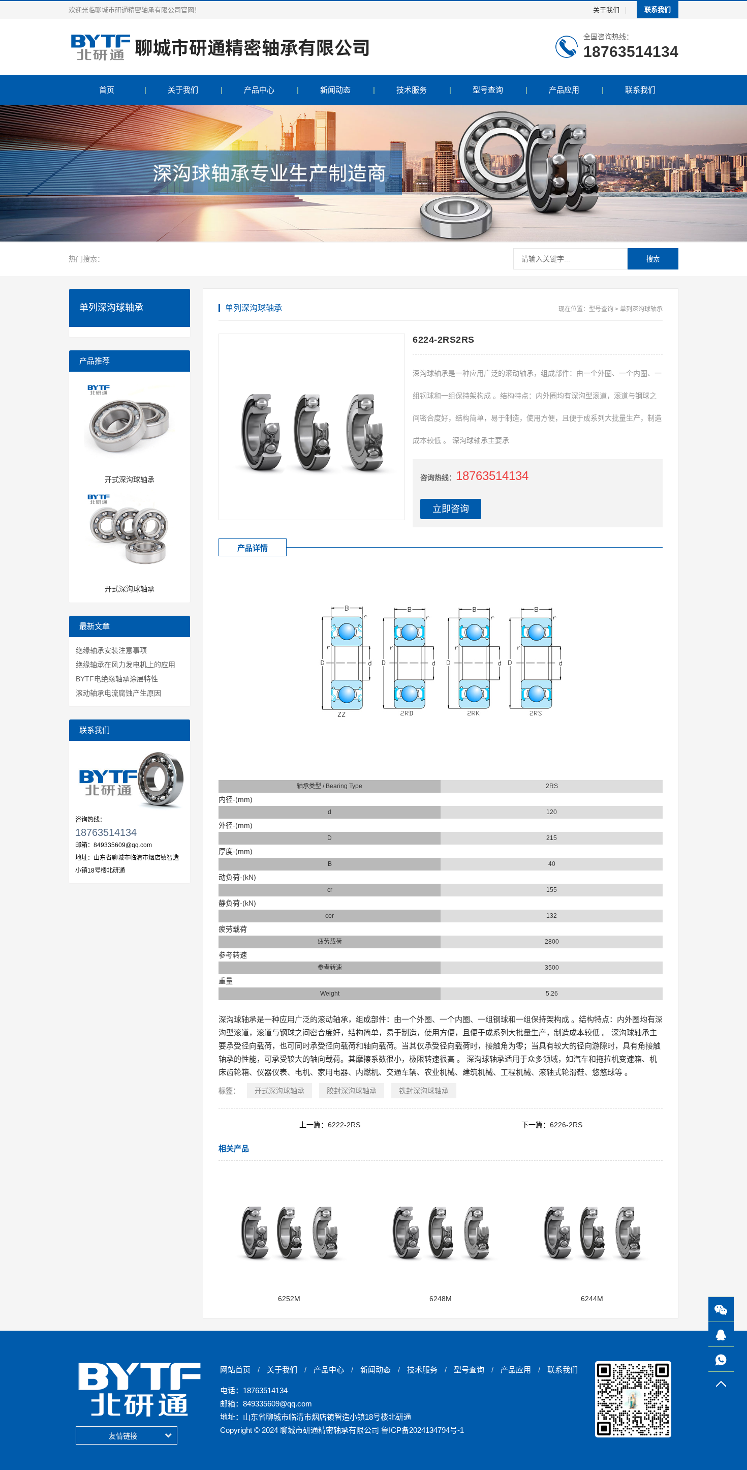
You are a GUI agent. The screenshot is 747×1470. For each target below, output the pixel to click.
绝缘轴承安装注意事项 (111, 650)
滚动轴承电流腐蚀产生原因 (118, 693)
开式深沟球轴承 (279, 1091)
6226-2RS (566, 1125)
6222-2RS (344, 1125)
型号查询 (488, 89)
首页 (106, 89)
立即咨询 (450, 509)
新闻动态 (335, 89)
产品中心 (259, 89)
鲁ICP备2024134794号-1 (422, 1430)
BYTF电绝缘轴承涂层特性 (117, 679)
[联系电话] (721, 1359)
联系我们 (657, 9)
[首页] (220, 47)
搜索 (653, 259)
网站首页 (235, 1369)
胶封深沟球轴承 (352, 1091)
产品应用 (564, 89)
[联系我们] (721, 1334)
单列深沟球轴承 (641, 309)
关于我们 (606, 10)
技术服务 (411, 89)
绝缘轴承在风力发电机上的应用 (125, 665)
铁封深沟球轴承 (424, 1091)
